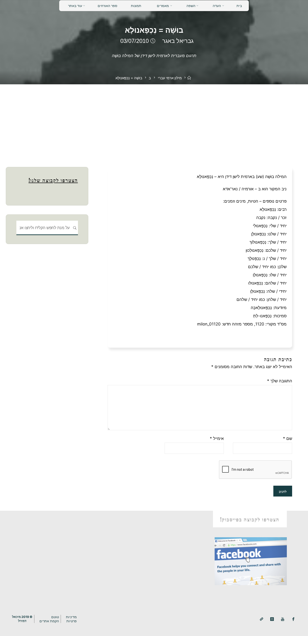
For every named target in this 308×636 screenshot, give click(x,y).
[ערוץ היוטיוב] (282, 619)
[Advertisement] (154, 120)
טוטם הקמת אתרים (49, 619)
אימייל (217, 438)
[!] (261, 619)
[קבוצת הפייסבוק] (293, 619)
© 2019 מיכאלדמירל (22, 619)
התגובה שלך (279, 380)
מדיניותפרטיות (71, 619)
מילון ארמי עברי (170, 78)
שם (287, 438)
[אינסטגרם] (272, 619)
